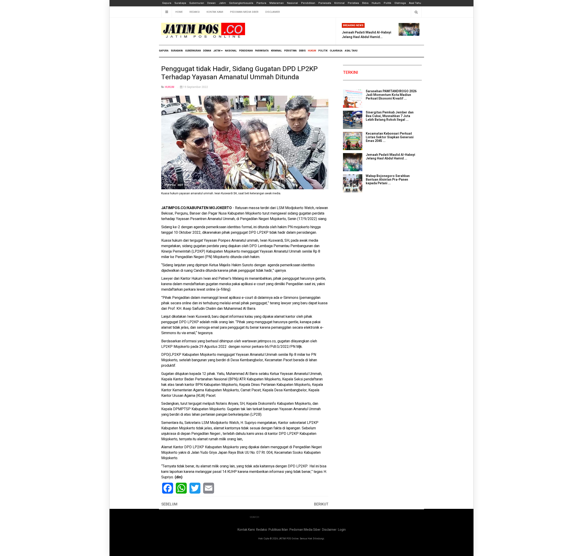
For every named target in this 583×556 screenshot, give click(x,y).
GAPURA (164, 50)
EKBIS (302, 50)
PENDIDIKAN (246, 50)
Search (254, 517)
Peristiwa (353, 3)
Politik (387, 3)
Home (179, 12)
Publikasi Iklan (278, 529)
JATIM (216, 50)
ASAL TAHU (351, 50)
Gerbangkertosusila (241, 3)
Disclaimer (272, 12)
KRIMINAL (276, 50)
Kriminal (339, 3)
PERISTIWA (290, 50)
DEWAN (207, 50)
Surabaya (180, 3)
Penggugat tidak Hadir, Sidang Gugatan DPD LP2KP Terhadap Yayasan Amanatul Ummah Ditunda (239, 73)
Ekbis (365, 3)
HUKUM (312, 50)
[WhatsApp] (181, 488)
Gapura (166, 3)
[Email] (208, 488)
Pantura (261, 3)
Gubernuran (196, 3)
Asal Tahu (415, 3)
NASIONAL (231, 50)
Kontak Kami (215, 12)
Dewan (211, 3)
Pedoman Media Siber (244, 12)
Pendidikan (308, 3)
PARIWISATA (262, 50)
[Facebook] (167, 488)
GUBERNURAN (193, 50)
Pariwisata (324, 3)
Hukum (376, 3)
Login (342, 529)
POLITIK (322, 50)
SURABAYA (177, 50)
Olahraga (400, 3)
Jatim (222, 3)
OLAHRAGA (336, 50)
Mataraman (276, 3)
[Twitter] (195, 488)
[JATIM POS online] (203, 30)
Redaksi (194, 12)
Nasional (292, 3)
